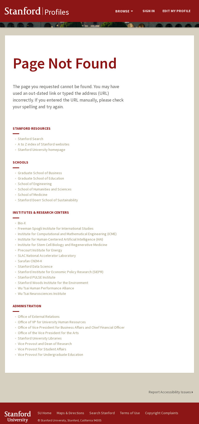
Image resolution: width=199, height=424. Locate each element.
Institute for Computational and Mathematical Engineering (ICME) (67, 234)
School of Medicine (32, 194)
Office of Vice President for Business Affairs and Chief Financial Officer (71, 327)
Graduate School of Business (40, 173)
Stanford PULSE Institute (36, 277)
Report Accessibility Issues (170, 392)
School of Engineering (35, 183)
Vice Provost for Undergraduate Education (50, 354)
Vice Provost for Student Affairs (42, 349)
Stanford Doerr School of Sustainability (48, 200)
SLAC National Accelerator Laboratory (47, 255)
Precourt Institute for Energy (40, 250)
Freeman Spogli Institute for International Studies (56, 228)
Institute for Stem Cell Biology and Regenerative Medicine (62, 244)
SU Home (45, 413)
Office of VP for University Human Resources (52, 322)
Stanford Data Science (35, 266)
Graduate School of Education (41, 178)
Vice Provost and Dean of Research (45, 343)
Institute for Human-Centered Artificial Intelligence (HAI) (60, 239)
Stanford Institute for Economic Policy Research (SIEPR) (60, 271)
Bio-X (22, 223)
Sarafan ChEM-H (30, 261)
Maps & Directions (70, 413)
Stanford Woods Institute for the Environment (53, 282)
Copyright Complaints (161, 413)
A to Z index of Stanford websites (43, 144)
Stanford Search (30, 138)
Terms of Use (130, 413)
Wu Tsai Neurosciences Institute (42, 293)
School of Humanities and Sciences (45, 189)
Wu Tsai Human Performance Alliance (46, 288)
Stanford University (18, 416)
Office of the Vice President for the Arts (48, 332)
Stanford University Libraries (40, 338)
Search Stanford (102, 413)
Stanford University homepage (41, 149)
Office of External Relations (39, 316)
